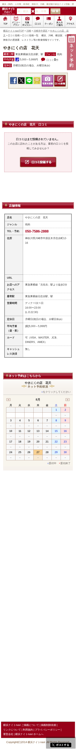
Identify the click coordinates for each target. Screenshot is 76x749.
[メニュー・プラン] (16, 21)
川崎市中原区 (41, 30)
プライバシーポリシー (47, 729)
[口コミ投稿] (38, 21)
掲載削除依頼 (48, 725)
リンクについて (12, 729)
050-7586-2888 (37, 231)
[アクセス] (70, 21)
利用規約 (28, 729)
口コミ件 (52, 59)
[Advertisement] (38, 109)
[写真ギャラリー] (27, 21)
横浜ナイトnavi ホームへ (29, 734)
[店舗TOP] (5, 21)
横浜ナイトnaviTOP (13, 30)
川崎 (28, 30)
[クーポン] (48, 21)
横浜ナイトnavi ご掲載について (21, 725)
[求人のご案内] (59, 21)
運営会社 (8, 734)
